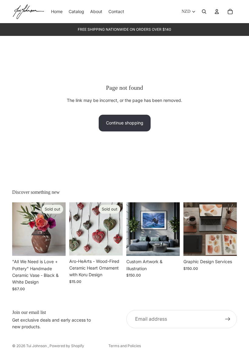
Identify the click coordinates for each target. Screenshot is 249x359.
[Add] (170, 246)
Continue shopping (124, 122)
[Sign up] (227, 319)
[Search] (204, 11)
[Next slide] (59, 229)
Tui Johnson (37, 345)
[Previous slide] (19, 229)
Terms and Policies (124, 345)
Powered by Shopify (66, 345)
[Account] (216, 11)
